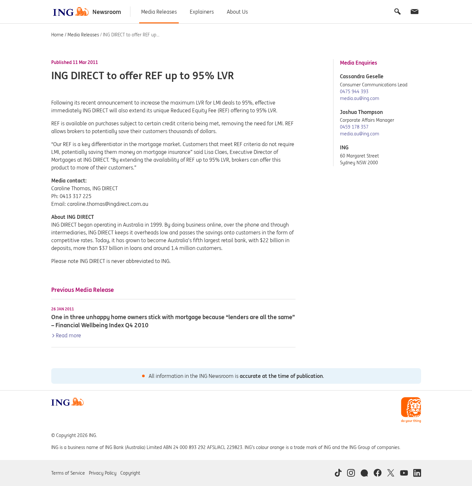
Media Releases (159, 11)
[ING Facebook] (377, 473)
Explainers (202, 11)
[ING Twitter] (391, 473)
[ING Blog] (364, 473)
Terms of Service (68, 473)
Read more (68, 335)
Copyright (130, 473)
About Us (237, 11)
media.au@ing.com (359, 98)
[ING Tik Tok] (338, 473)
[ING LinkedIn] (417, 473)
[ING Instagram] (351, 473)
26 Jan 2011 (62, 309)
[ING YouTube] (404, 473)
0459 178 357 (354, 127)
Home (57, 35)
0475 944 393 (354, 91)
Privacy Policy (102, 473)
